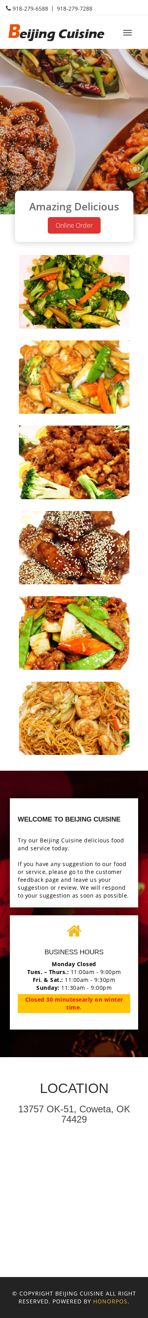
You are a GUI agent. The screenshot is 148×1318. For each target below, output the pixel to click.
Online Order (74, 225)
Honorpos (110, 1301)
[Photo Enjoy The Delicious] (74, 292)
